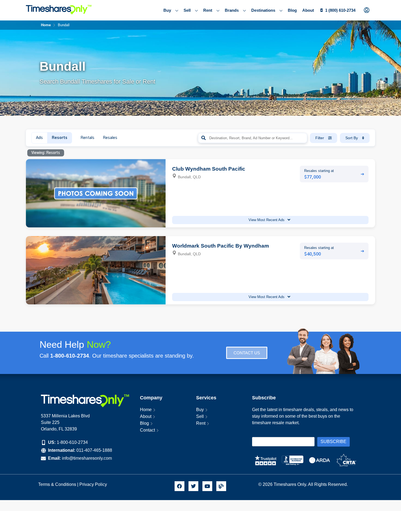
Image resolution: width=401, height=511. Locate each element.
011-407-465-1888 (94, 450)
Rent (207, 10)
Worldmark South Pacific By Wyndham (220, 246)
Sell (187, 10)
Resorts (59, 138)
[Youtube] (207, 486)
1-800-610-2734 (72, 442)
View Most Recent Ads (267, 220)
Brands (232, 10)
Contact (147, 430)
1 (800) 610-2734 (340, 10)
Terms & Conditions (57, 484)
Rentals (87, 138)
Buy (167, 10)
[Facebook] (179, 486)
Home (146, 409)
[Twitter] (193, 486)
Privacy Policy (93, 484)
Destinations (263, 10)
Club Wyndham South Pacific (208, 169)
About (308, 10)
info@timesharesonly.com (87, 458)
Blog (292, 10)
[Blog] (221, 486)
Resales (110, 138)
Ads (39, 138)
